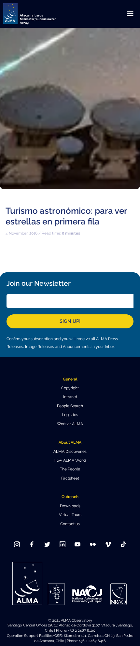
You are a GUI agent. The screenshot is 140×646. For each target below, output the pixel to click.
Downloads (70, 506)
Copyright (70, 388)
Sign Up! (70, 321)
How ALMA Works (70, 460)
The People (70, 469)
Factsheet (70, 478)
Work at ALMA (70, 424)
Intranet (70, 397)
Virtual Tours (70, 514)
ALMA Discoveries (70, 451)
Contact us (70, 524)
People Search (70, 406)
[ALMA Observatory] (37, 13)
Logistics (70, 414)
